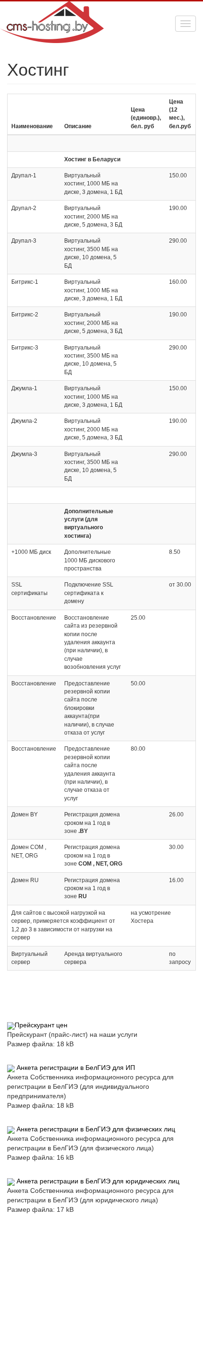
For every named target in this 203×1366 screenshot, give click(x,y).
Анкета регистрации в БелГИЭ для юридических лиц (98, 1181)
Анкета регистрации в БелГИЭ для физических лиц (96, 1129)
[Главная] (52, 13)
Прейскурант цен (41, 1025)
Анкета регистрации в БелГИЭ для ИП (76, 1067)
